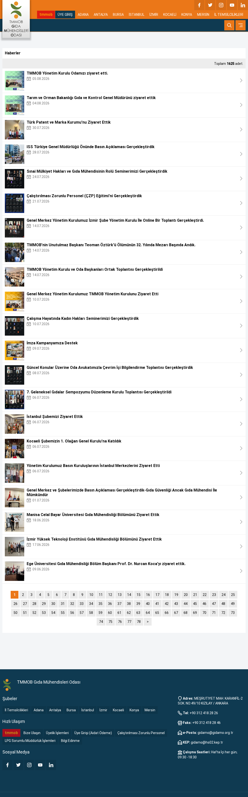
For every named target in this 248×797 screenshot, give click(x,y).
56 (72, 613)
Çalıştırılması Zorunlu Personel (141, 733)
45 (195, 604)
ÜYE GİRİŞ (65, 15)
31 (63, 604)
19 (176, 595)
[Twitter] (210, 5)
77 (129, 622)
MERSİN (203, 15)
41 (157, 604)
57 (82, 613)
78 (139, 622)
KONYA (186, 15)
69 (195, 613)
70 (204, 613)
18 (167, 595)
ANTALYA (101, 15)
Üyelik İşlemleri (57, 733)
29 (44, 604)
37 (119, 604)
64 (148, 613)
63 (138, 613)
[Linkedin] (243, 5)
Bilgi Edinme (70, 741)
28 (34, 604)
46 (204, 604)
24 (223, 595)
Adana (39, 710)
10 (91, 595)
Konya (134, 710)
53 (44, 613)
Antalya (55, 710)
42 (167, 604)
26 (15, 604)
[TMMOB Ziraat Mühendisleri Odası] (7, 685)
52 (34, 613)
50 (15, 613)
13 (120, 595)
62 (129, 613)
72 (223, 613)
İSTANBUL (136, 15)
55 (63, 613)
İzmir (103, 710)
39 (138, 604)
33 (82, 604)
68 (185, 613)
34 (91, 604)
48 (223, 604)
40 (148, 604)
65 (157, 613)
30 (53, 604)
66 (167, 613)
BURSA (118, 15)
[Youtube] (232, 5)
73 (233, 613)
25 (233, 595)
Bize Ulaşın (31, 733)
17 (157, 595)
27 (25, 604)
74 (101, 622)
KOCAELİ (169, 15)
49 (233, 604)
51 (25, 613)
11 (101, 595)
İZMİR (153, 15)
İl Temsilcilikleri (16, 710)
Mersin (150, 710)
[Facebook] (199, 5)
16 (148, 595)
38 (129, 604)
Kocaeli (118, 710)
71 (214, 613)
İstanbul (87, 710)
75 (110, 622)
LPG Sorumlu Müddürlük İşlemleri (30, 741)
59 (100, 613)
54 (53, 613)
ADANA (83, 15)
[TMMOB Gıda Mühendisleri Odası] (16, 19)
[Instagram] (221, 5)
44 (185, 604)
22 (205, 595)
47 (214, 604)
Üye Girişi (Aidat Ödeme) (93, 733)
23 (214, 595)
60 (110, 613)
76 (120, 622)
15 (138, 595)
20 (186, 595)
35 (100, 604)
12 (110, 595)
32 (72, 604)
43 (176, 604)
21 (195, 595)
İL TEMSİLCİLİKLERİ (228, 15)
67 (176, 613)
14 (129, 595)
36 (110, 604)
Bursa (71, 710)
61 (119, 613)
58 (91, 613)
